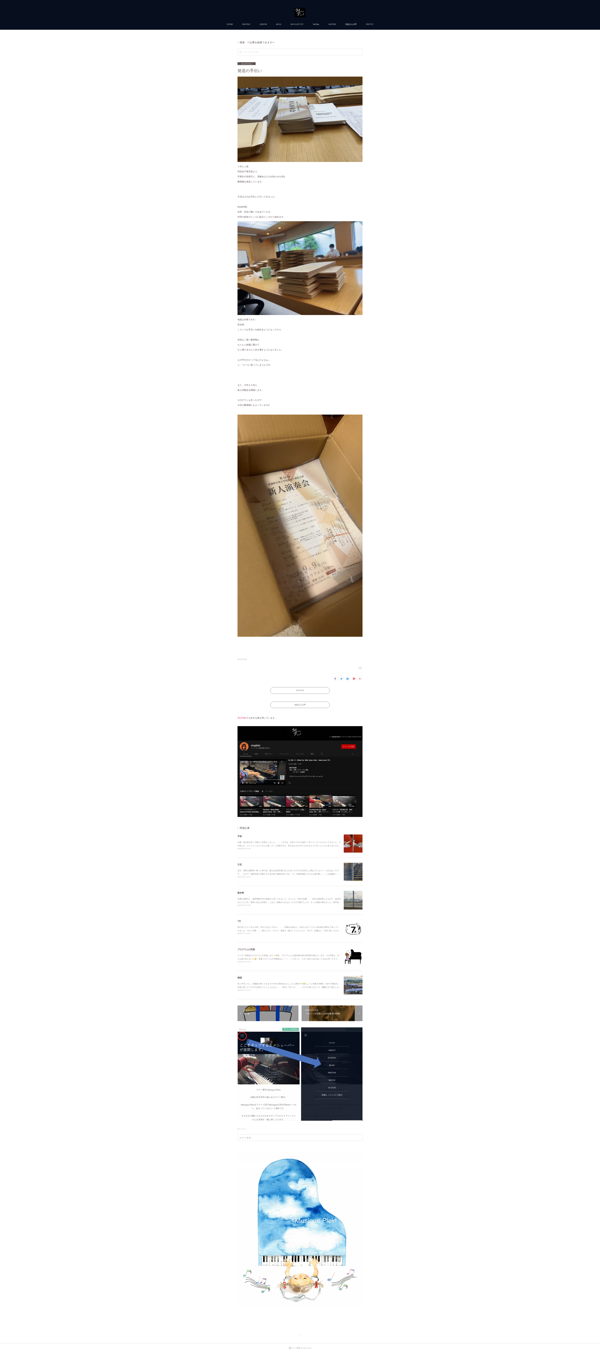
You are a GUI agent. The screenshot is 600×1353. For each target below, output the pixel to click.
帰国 (240, 977)
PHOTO (369, 24)
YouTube (316, 24)
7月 (239, 920)
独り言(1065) (242, 659)
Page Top (300, 1335)
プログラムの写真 (246, 949)
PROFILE (246, 24)
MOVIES (332, 24)
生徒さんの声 (351, 24)
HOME (230, 24)
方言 (240, 864)
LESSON (263, 24)
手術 (240, 836)
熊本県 (241, 892)
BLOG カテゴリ (297, 24)
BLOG (278, 24)
